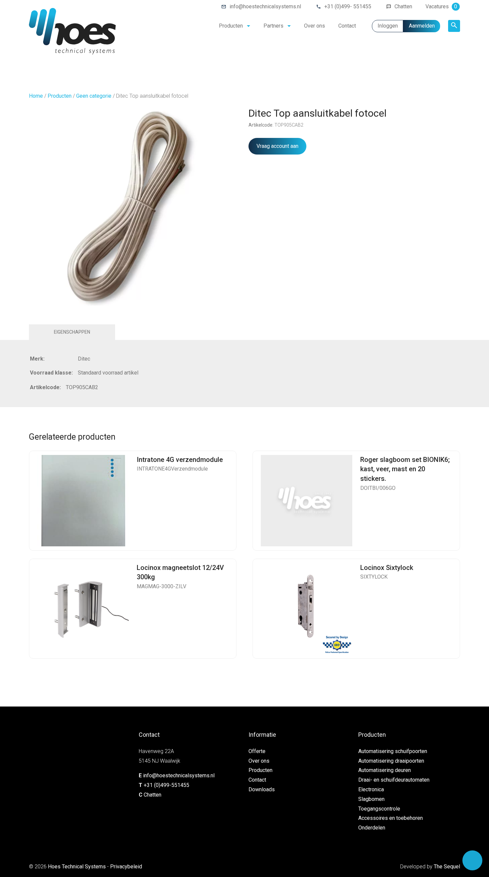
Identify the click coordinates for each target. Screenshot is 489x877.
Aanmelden (422, 26)
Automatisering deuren (384, 770)
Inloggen (388, 26)
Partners (273, 26)
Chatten (403, 6)
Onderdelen (371, 827)
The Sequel (447, 866)
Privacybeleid (126, 866)
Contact (347, 26)
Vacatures (441, 6)
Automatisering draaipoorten (391, 761)
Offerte (256, 751)
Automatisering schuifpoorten (392, 751)
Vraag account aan (277, 146)
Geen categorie (93, 96)
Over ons (314, 26)
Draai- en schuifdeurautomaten (393, 780)
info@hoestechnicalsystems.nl (265, 6)
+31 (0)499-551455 (166, 785)
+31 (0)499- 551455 (347, 6)
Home (36, 96)
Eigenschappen (72, 332)
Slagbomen (371, 799)
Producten (231, 26)
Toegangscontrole (379, 809)
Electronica (371, 789)
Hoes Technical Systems (77, 866)
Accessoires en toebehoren (390, 818)
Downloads (261, 789)
